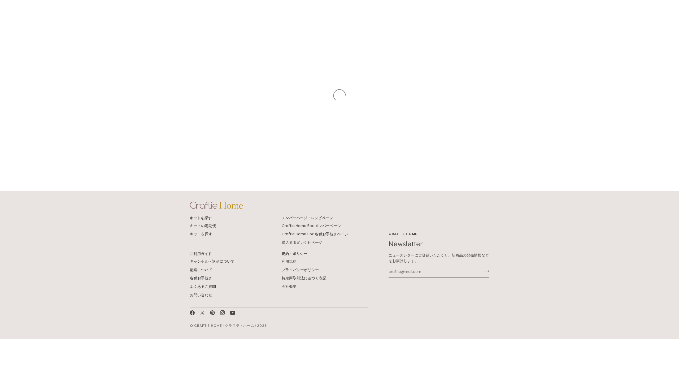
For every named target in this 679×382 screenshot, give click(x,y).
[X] (202, 312)
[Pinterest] (212, 312)
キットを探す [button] (201, 217)
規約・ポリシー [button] (294, 253)
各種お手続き (201, 278)
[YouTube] (232, 312)
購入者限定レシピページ (302, 242)
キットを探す (201, 234)
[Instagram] (222, 312)
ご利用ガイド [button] (201, 253)
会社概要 (289, 286)
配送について (201, 269)
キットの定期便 (203, 225)
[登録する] (484, 271)
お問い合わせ (201, 295)
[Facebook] (192, 312)
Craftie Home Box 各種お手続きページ (315, 234)
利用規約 (289, 261)
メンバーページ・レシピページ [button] (307, 217)
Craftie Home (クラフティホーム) (225, 325)
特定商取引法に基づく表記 (304, 278)
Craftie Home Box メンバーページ (311, 225)
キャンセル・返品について (212, 261)
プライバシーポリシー (300, 269)
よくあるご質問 (203, 286)
